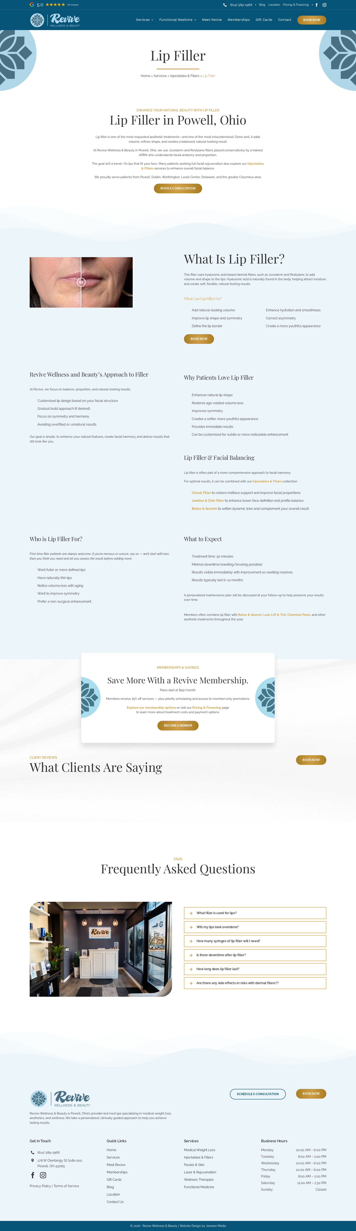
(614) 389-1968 (241, 5)
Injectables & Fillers (184, 76)
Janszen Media (216, 1225)
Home (145, 76)
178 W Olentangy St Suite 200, (60, 1160)
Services (160, 76)
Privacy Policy (40, 1186)
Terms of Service (66, 1186)
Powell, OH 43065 (51, 1166)
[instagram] (324, 5)
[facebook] (317, 5)
